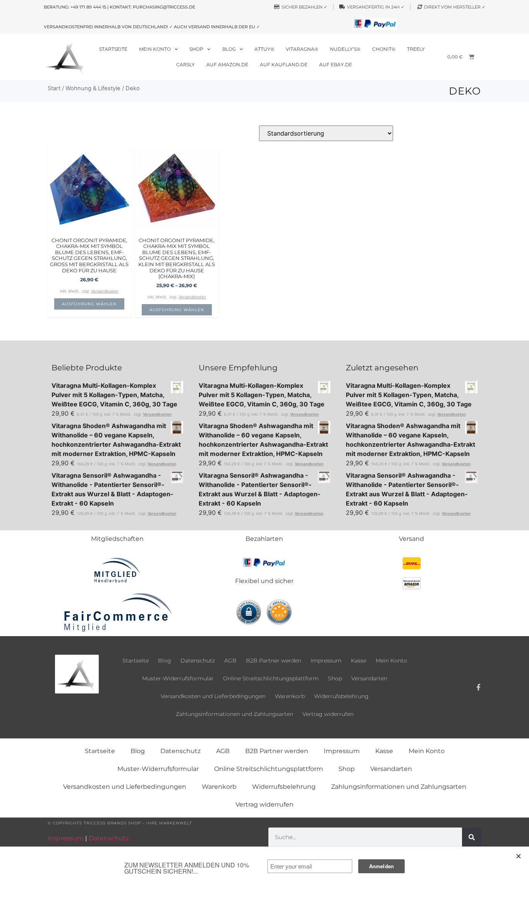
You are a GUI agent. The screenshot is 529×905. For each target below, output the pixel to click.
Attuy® (264, 49)
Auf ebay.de (335, 64)
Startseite (113, 49)
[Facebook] (478, 687)
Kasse (358, 660)
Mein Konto (155, 49)
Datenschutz (197, 660)
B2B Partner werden (273, 660)
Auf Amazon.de (227, 64)
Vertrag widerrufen (328, 714)
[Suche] (471, 837)
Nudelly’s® (345, 49)
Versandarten (369, 678)
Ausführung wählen (89, 303)
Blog (229, 49)
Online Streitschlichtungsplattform (271, 678)
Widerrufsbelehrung (341, 696)
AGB (230, 660)
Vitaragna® (302, 49)
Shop (196, 49)
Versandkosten (105, 291)
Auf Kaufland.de (283, 64)
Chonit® (383, 49)
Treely (416, 49)
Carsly (185, 64)
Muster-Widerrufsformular (178, 678)
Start (54, 88)
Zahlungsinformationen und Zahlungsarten (234, 714)
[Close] (519, 856)
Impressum (326, 660)
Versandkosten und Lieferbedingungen (213, 696)
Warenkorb (290, 696)
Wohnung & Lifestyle (92, 88)
